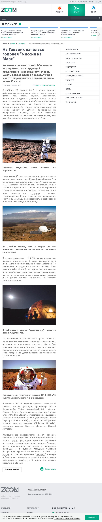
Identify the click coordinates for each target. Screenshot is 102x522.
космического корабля (15, 460)
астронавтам (36, 330)
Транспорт (70, 62)
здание (23, 182)
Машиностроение (74, 98)
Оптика (69, 84)
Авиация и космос (48, 85)
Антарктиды (9, 451)
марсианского (49, 457)
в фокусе (9, 24)
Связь (68, 89)
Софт (93, 12)
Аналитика (82, 2)
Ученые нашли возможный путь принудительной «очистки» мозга (72, 34)
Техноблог (33, 508)
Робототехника (73, 71)
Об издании (6, 496)
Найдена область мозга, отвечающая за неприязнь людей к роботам (12, 34)
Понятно (92, 517)
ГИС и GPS (70, 80)
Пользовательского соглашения (67, 518)
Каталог (5, 508)
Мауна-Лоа (34, 179)
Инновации (71, 102)
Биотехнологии (73, 54)
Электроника (72, 49)
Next (99, 34)
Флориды (7, 449)
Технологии (37, 85)
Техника (59, 12)
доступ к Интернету (27, 201)
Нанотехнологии (74, 58)
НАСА (15, 440)
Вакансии (5, 498)
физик (32, 420)
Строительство (73, 93)
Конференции (95, 2)
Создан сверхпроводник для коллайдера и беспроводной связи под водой (43, 34)
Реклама (16, 496)
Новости (21, 43)
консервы (35, 193)
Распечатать (50, 469)
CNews (73, 2)
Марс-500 (40, 454)
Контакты (14, 498)
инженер (42, 412)
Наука (76, 12)
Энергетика (71, 67)
